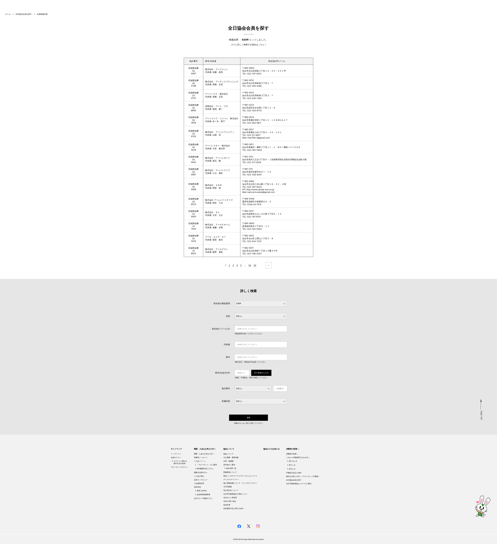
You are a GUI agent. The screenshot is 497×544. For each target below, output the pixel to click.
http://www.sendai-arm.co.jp (260, 189)
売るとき (292, 469)
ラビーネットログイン (179, 467)
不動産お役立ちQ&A (293, 473)
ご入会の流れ (199, 476)
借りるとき (293, 461)
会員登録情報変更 (203, 494)
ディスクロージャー (231, 479)
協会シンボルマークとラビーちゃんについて (240, 476)
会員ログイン (176, 457)
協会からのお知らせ (271, 449)
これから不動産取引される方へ (298, 457)
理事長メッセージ (200, 457)
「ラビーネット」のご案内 (207, 465)
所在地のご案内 (229, 465)
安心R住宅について (230, 490)
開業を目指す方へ (200, 472)
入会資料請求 (199, 483)
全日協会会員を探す (24, 14)
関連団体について (230, 472)
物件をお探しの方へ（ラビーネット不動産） (303, 476)
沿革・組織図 (228, 461)
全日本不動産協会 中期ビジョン (235, 494)
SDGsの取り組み (229, 501)
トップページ (176, 454)
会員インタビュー (200, 480)
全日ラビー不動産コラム (203, 498)
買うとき (292, 465)
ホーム (8, 14)
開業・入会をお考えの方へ (205, 449)
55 (255, 265)
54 (249, 265)
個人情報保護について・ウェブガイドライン (240, 483)
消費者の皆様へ (292, 449)
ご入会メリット (200, 461)
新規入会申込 (202, 491)
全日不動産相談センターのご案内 (298, 484)
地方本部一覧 (231, 468)
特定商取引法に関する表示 (233, 508)
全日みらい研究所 (230, 497)
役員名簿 (226, 505)
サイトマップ (176, 449)
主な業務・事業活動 (231, 457)
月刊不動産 (227, 487)
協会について (228, 449)
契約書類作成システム (205, 469)
